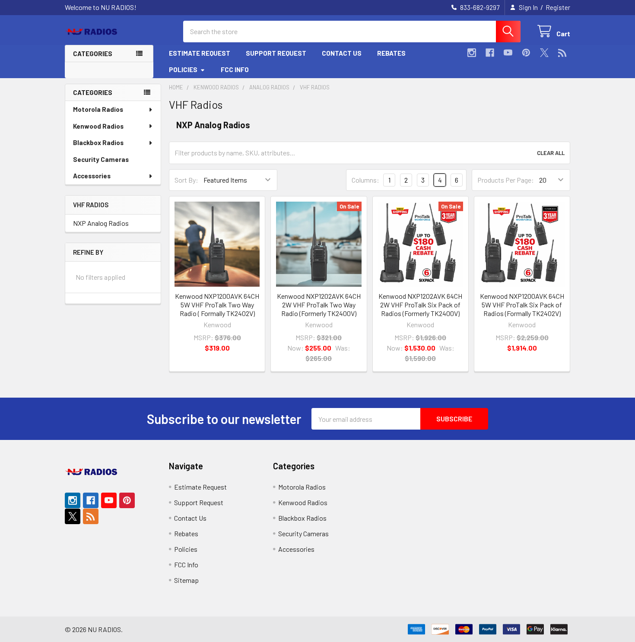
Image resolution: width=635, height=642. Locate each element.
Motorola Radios (98, 109)
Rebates (391, 53)
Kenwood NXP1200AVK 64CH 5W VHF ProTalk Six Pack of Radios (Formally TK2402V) (522, 304)
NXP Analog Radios (101, 223)
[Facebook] (490, 52)
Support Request (276, 53)
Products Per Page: (505, 180)
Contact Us (342, 53)
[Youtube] (508, 52)
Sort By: (186, 180)
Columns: (365, 180)
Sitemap (186, 580)
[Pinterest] (526, 52)
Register (558, 7)
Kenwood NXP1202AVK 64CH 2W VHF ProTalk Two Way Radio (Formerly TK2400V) (319, 304)
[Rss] (562, 52)
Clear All (551, 152)
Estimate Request (199, 53)
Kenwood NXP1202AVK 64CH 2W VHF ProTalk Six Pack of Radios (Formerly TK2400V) (420, 304)
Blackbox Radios (98, 142)
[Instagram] (471, 52)
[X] (544, 52)
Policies (183, 69)
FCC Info (235, 69)
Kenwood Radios (98, 126)
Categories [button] (92, 53)
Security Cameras (101, 159)
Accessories (92, 176)
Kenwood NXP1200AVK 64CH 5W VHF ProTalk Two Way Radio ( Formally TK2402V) (217, 304)
